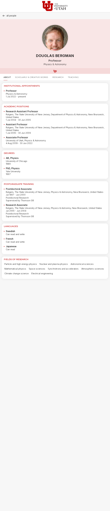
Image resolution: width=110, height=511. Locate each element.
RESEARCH (58, 77)
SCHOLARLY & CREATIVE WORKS (31, 77)
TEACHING (73, 77)
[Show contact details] (55, 71)
